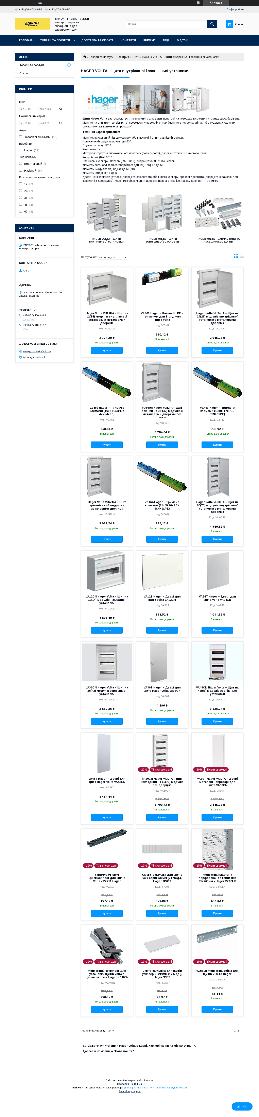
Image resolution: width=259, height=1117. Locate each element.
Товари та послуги (55, 40)
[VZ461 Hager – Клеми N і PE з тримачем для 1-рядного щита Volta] (162, 287)
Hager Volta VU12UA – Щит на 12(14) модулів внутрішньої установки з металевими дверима (107, 318)
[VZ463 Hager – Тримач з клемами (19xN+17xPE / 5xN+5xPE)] (217, 382)
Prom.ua (148, 1080)
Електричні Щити (128, 57)
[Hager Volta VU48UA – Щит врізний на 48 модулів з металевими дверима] (107, 476)
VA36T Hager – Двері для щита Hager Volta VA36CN (162, 689)
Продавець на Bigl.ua (129, 1084)
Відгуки (182, 40)
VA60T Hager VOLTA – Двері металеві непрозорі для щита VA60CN (217, 782)
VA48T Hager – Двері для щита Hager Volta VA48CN (106, 780)
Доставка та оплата (97, 40)
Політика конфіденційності (171, 1087)
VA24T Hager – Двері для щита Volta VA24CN (217, 598)
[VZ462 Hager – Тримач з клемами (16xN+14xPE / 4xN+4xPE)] (107, 382)
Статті (23, 73)
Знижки (149, 40)
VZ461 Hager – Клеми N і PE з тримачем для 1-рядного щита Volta (162, 316)
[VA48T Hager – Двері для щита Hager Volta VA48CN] (107, 753)
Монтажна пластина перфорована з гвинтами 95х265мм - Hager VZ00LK (217, 878)
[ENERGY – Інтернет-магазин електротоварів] (32, 28)
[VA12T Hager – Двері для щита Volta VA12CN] (162, 571)
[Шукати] (212, 24)
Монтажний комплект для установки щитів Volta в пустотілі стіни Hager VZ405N (106, 974)
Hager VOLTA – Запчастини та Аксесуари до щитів (218, 240)
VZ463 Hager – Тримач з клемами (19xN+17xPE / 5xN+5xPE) (217, 411)
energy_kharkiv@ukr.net (37, 351)
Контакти (128, 40)
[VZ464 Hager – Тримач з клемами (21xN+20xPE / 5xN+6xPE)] (162, 476)
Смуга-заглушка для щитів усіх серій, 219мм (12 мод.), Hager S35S (162, 974)
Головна (26, 40)
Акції (166, 40)
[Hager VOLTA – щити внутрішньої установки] (106, 213)
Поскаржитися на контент (139, 1087)
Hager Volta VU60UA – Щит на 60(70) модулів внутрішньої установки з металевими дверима (217, 506)
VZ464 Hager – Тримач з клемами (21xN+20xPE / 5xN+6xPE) (162, 505)
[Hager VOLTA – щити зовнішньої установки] (162, 213)
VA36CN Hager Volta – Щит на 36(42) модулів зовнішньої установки (107, 691)
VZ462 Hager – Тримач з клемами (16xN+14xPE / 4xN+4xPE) (106, 411)
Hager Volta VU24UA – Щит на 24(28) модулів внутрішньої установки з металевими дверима (217, 318)
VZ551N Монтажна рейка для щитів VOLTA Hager (217, 972)
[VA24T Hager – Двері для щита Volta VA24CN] (217, 571)
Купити (107, 350)
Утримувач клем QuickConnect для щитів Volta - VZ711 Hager (106, 878)
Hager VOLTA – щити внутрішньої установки (106, 240)
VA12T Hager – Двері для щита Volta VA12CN (162, 598)
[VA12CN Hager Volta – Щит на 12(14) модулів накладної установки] (107, 571)
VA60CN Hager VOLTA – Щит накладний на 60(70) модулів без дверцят (162, 782)
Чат (245, 1106)
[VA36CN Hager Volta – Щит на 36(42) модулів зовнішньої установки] (107, 662)
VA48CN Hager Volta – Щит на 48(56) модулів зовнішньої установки (217, 691)
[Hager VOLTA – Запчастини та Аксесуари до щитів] (218, 213)
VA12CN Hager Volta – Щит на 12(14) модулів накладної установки (107, 600)
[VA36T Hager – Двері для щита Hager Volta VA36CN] (162, 662)
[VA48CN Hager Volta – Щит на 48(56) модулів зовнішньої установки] (217, 662)
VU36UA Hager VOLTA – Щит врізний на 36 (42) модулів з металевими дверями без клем (162, 412)
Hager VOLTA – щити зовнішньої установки (162, 240)
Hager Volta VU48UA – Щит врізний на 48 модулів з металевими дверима (107, 505)
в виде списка (242, 257)
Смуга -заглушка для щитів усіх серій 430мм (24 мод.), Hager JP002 (162, 878)
